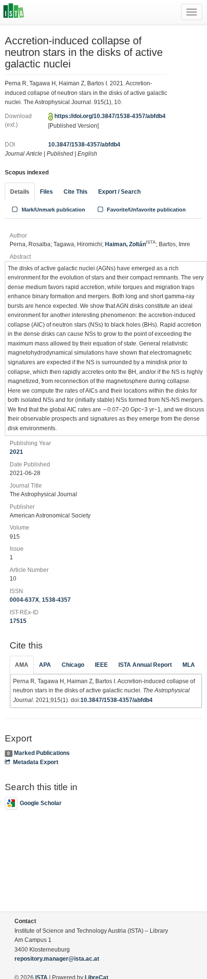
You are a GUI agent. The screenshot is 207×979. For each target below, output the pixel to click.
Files (46, 191)
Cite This (76, 191)
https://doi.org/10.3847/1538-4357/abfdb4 (110, 116)
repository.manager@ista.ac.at (56, 958)
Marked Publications (42, 753)
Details (19, 191)
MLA (188, 664)
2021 (16, 452)
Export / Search (119, 191)
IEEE (101, 664)
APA (45, 664)
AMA (21, 664)
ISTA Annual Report (145, 664)
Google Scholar (41, 803)
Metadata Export (35, 762)
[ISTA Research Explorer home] (13, 12)
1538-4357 (56, 599)
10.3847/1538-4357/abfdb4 (84, 144)
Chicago (73, 664)
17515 (18, 621)
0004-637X (24, 599)
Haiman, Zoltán (130, 244)
